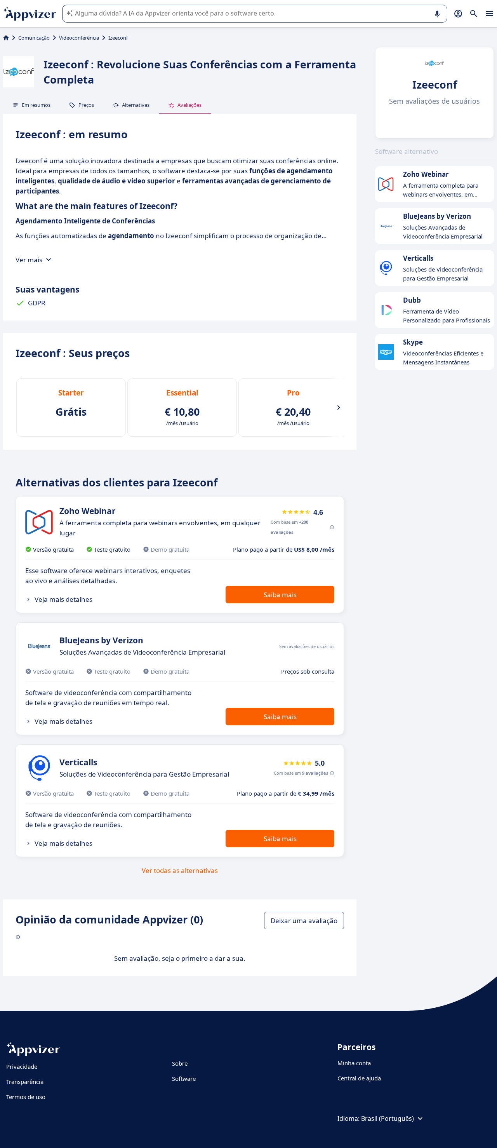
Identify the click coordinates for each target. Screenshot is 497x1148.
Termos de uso (25, 1097)
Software (184, 1078)
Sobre (180, 1063)
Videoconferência (79, 37)
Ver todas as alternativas (180, 870)
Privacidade (21, 1066)
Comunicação (34, 37)
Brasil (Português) (387, 1118)
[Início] (6, 37)
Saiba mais (280, 594)
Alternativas (135, 104)
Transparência (24, 1081)
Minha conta (354, 1063)
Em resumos (36, 104)
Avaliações (189, 104)
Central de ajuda (359, 1078)
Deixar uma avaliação (304, 920)
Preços (86, 104)
